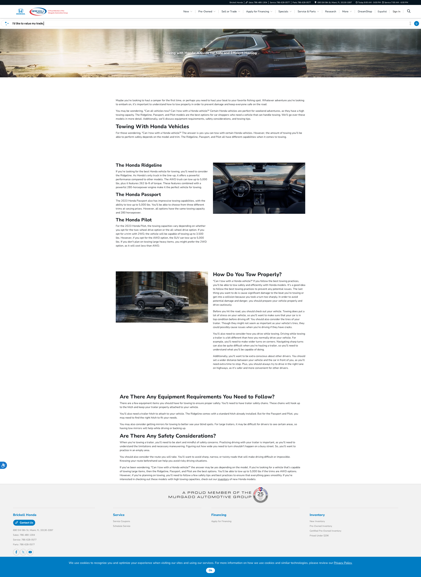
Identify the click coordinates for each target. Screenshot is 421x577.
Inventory (317, 515)
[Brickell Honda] (41, 11)
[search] (408, 11)
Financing (218, 515)
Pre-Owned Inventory (321, 526)
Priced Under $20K (319, 535)
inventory (223, 479)
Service (118, 515)
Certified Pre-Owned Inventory (325, 530)
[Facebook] (16, 552)
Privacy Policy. (343, 563)
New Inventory (317, 521)
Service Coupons (121, 521)
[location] (315, 2)
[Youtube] (30, 552)
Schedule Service (121, 526)
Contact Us (26, 523)
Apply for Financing (221, 521)
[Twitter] (23, 552)
